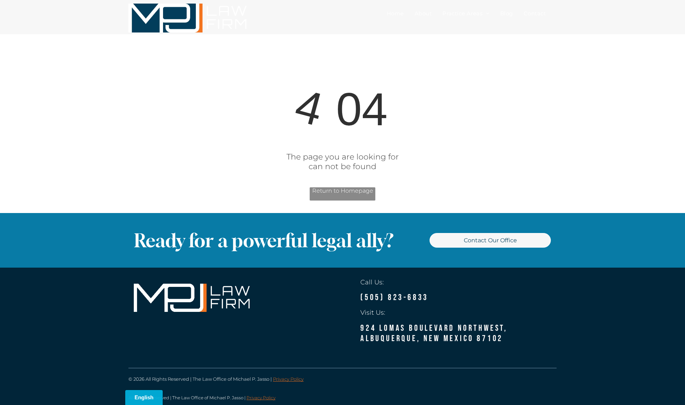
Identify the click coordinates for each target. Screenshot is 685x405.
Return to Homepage (342, 190)
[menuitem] (395, 13)
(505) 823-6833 (394, 297)
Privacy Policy (288, 379)
